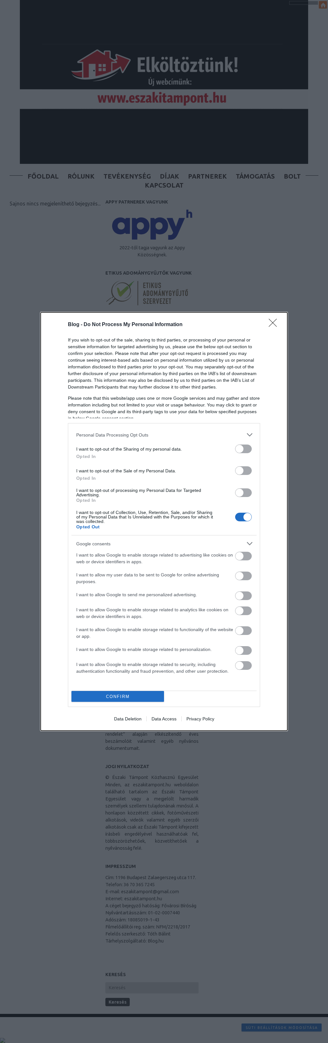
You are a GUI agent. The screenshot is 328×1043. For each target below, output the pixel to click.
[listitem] (164, 434)
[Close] (275, 325)
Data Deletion (128, 718)
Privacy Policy (200, 718)
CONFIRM (118, 696)
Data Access (164, 718)
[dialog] (164, 521)
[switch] (243, 449)
